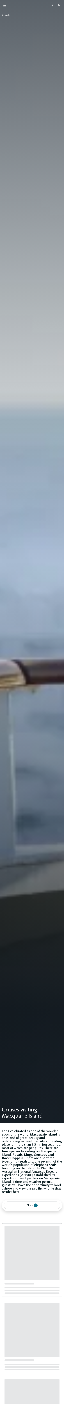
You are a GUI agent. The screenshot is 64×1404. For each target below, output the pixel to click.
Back (7, 15)
